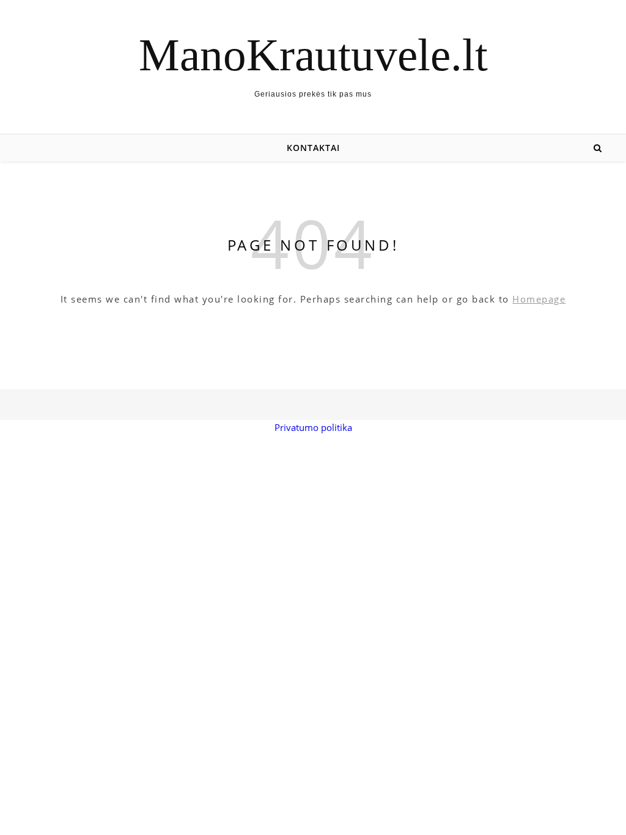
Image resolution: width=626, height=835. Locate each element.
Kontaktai (313, 147)
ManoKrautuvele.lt (313, 55)
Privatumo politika (313, 427)
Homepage (538, 299)
